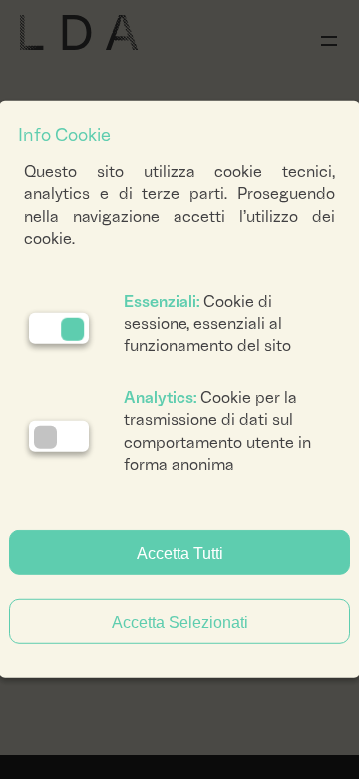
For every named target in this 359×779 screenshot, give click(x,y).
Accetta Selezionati (180, 622)
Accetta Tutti (180, 553)
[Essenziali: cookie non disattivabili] (59, 328)
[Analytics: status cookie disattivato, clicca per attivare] (59, 435)
